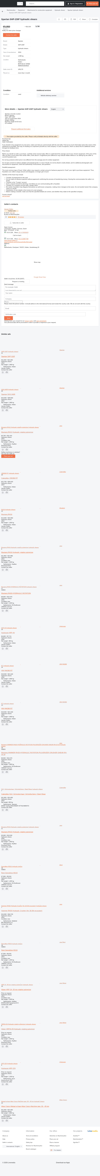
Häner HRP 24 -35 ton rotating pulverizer (16, 990)
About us (5, 1136)
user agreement (41, 321)
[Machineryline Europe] (8, 3)
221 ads (12, 213)
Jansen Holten (8, 209)
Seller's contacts (7, 1142)
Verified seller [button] (12, 211)
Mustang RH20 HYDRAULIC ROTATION (16, 593)
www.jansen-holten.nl (10, 240)
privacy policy (29, 321)
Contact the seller (11, 35)
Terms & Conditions (32, 1136)
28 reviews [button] (21, 217)
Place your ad (8, 456)
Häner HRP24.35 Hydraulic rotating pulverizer (18, 1029)
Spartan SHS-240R (8, 394)
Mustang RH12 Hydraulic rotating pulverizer (17, 432)
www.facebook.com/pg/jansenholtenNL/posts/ (18, 242)
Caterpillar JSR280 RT (9, 478)
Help (3, 1139)
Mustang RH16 (6, 514)
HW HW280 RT (6, 671)
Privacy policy (30, 1139)
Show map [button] (37, 262)
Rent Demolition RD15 (9, 873)
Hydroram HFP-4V (8, 633)
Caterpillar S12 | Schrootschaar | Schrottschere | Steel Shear (23, 794)
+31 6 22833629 (23, 232)
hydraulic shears (23, 48)
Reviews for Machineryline (34, 1145)
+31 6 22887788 (23, 239)
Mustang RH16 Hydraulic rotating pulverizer (17, 552)
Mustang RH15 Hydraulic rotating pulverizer (17, 832)
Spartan (20, 41)
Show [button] (16, 232)
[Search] (28, 3)
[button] (59, 19)
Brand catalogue (31, 1149)
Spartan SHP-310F (8, 356)
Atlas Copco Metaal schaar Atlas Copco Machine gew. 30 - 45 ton (25, 1106)
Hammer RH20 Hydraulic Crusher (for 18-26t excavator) (21, 911)
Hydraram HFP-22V (8, 1068)
